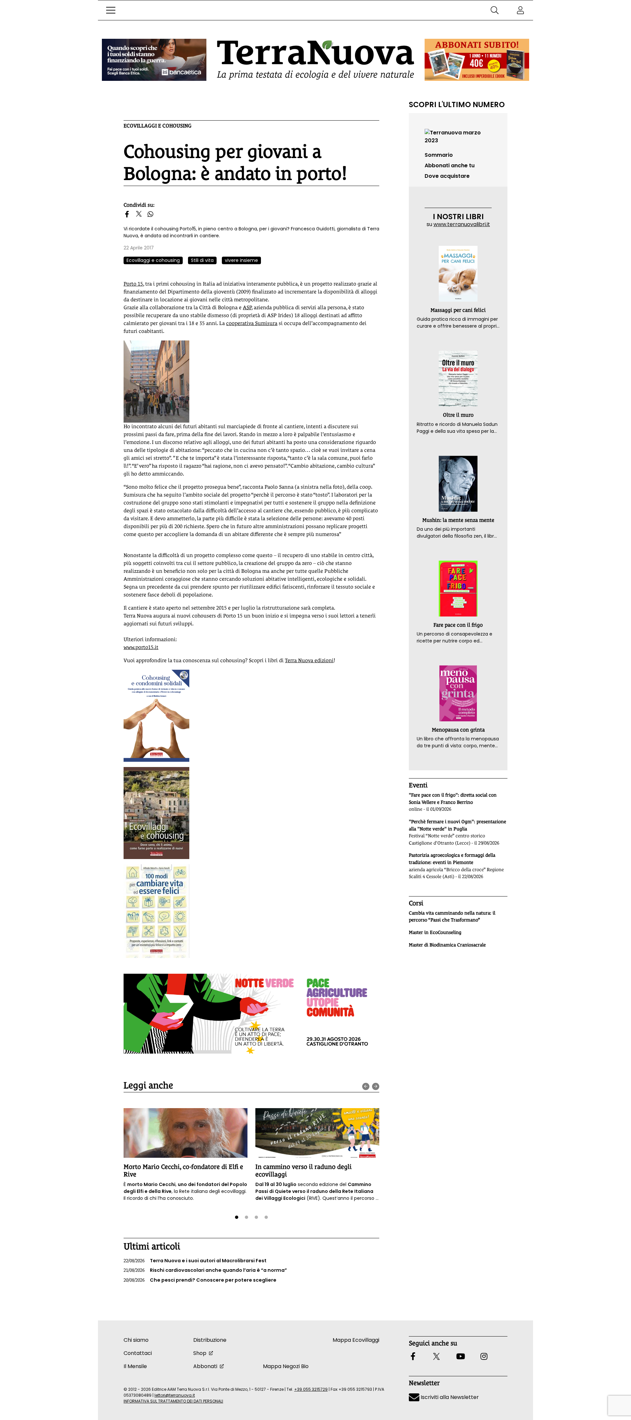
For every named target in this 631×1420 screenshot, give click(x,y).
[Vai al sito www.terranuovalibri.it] (156, 715)
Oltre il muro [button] (458, 415)
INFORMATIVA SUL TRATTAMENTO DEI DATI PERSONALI (173, 1401)
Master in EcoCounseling (435, 932)
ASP (247, 307)
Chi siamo (136, 1340)
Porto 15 (133, 284)
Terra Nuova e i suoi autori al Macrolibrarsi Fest (195, 1260)
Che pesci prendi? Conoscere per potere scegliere (200, 1280)
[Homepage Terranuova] (315, 60)
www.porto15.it (141, 647)
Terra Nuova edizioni (309, 660)
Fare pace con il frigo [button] (458, 625)
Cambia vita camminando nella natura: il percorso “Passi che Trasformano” (452, 916)
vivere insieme (241, 260)
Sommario (439, 155)
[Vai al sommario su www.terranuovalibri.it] (458, 136)
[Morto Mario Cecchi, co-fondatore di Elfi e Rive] (185, 1133)
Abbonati (205, 1366)
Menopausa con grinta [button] (458, 730)
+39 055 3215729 (311, 1389)
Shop (199, 1353)
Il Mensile (135, 1366)
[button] (111, 10)
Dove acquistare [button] (447, 176)
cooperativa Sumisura (251, 323)
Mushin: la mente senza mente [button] (458, 520)
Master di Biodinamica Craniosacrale (447, 944)
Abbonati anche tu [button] (450, 165)
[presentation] (366, 1086)
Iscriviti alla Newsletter (449, 1397)
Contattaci (138, 1353)
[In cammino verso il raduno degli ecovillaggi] (317, 1133)
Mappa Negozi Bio (286, 1366)
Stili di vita (202, 260)
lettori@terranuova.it (174, 1395)
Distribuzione (209, 1340)
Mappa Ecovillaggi (356, 1340)
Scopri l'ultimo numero (457, 104)
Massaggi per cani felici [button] (458, 310)
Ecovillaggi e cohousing (158, 126)
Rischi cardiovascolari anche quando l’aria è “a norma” (205, 1270)
